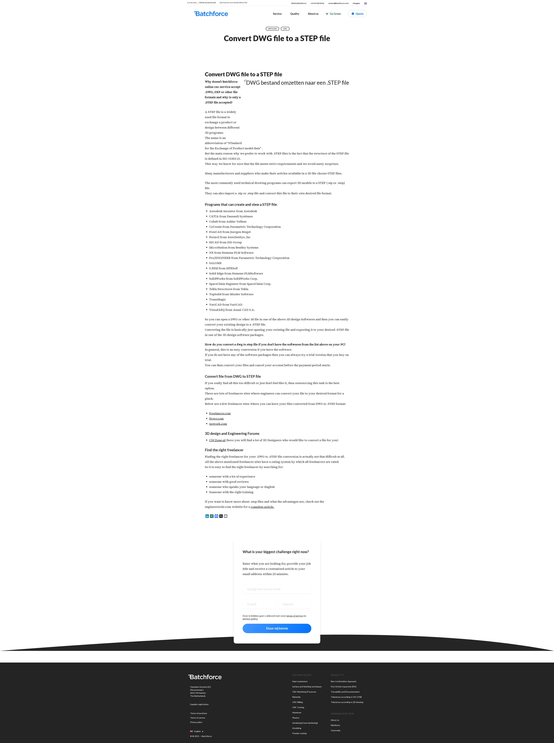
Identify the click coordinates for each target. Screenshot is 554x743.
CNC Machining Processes (304, 692)
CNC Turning (298, 707)
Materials (296, 697)
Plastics (295, 717)
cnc (285, 29)
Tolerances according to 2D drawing (347, 702)
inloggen (356, 3)
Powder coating (299, 733)
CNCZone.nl (217, 440)
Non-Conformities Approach (343, 681)
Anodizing (296, 728)
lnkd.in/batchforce (298, 3)
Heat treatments (300, 681)
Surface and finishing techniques (307, 686)
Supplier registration (199, 704)
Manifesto (335, 725)
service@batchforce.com (338, 3)
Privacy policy (196, 722)
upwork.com (218, 424)
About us (335, 720)
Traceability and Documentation (345, 692)
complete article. (262, 507)
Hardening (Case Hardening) (305, 723)
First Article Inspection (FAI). (344, 686)
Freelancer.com (220, 413)
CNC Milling (297, 702)
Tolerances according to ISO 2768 (346, 697)
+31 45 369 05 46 (317, 3)
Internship (335, 730)
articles (272, 29)
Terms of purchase (198, 713)
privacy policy (250, 618)
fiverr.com (216, 418)
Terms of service (197, 717)
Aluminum (296, 712)
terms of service (294, 615)
